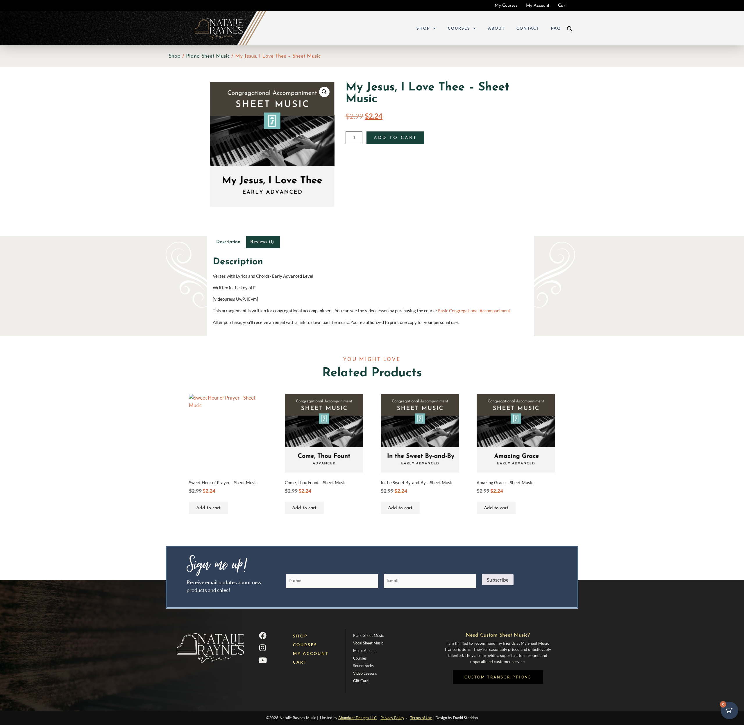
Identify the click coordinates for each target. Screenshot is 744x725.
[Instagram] (263, 647)
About (496, 28)
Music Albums (364, 650)
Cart (300, 662)
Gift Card (361, 680)
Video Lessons (365, 673)
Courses (459, 28)
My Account (311, 653)
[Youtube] (263, 660)
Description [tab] (228, 242)
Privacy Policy (392, 717)
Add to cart (395, 138)
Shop (423, 28)
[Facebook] (263, 635)
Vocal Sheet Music (368, 643)
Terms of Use (421, 717)
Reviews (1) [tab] (262, 242)
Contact (527, 28)
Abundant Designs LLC (357, 717)
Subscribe (498, 580)
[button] (324, 92)
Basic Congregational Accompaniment (474, 310)
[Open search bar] (570, 28)
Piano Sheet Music (208, 56)
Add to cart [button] (208, 508)
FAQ (556, 28)
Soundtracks (363, 665)
